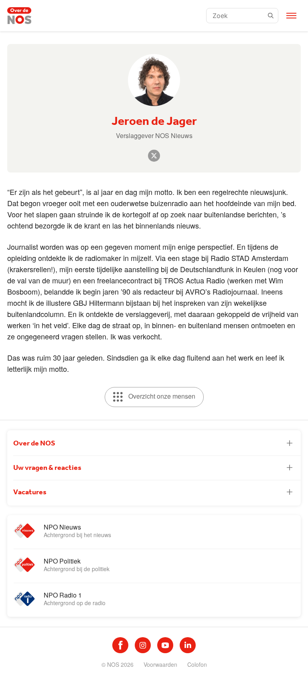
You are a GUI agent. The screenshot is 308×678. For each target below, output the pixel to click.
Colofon (197, 664)
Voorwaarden (160, 664)
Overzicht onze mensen (161, 396)
